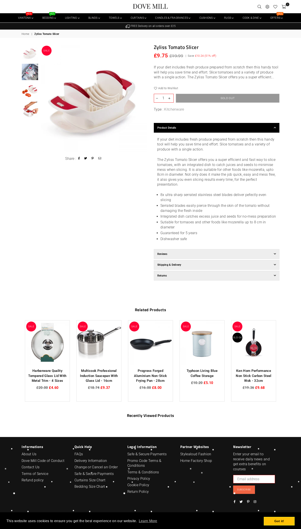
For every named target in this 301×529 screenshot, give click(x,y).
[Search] (259, 6)
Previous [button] (44, 98)
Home (25, 34)
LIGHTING (71, 17)
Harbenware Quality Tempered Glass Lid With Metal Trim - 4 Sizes (47, 376)
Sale (46, 50)
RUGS (228, 17)
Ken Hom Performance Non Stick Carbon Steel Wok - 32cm (253, 376)
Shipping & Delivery (169, 264)
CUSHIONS (206, 17)
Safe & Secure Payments (94, 474)
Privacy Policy (138, 478)
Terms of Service (35, 474)
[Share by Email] (99, 159)
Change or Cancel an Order (96, 467)
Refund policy (33, 480)
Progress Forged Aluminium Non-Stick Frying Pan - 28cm (150, 376)
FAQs (78, 454)
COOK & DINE (251, 17)
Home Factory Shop (196, 461)
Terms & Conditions (143, 472)
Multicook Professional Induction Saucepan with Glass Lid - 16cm (99, 376)
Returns (162, 275)
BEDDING (48, 16)
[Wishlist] (275, 6)
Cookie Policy (138, 485)
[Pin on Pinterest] (92, 159)
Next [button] (143, 98)
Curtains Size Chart (89, 480)
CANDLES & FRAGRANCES (172, 17)
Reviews (162, 254)
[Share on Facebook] (79, 159)
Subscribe (244, 489)
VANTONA (25, 16)
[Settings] (267, 6)
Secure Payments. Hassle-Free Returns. (152, 26)
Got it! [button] (279, 521)
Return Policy (138, 491)
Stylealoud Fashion (195, 454)
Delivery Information (90, 461)
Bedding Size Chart (89, 486)
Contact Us (30, 467)
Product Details (166, 127)
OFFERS (276, 16)
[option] (150, 26)
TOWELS (114, 17)
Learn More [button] (148, 521)
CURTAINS (138, 17)
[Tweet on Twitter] (85, 159)
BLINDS (93, 17)
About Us (29, 454)
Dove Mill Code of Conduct (43, 461)
